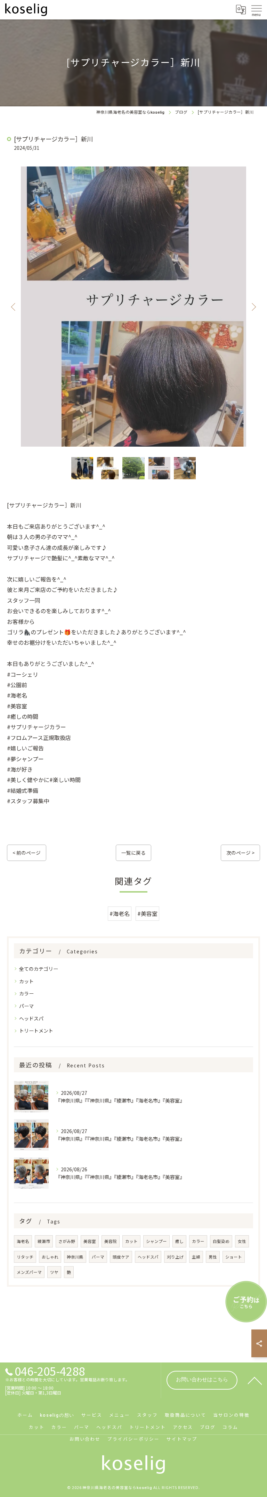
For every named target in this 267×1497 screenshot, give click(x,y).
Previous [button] (14, 307)
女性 (242, 1241)
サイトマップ (182, 1438)
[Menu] (256, 9)
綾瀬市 (44, 1241)
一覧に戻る (133, 852)
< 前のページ (27, 852)
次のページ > (240, 852)
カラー (26, 993)
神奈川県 (75, 1257)
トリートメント (36, 1030)
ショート (233, 1257)
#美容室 (147, 913)
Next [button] (253, 307)
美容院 (110, 1241)
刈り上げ (175, 1257)
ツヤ (54, 1272)
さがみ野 (66, 1241)
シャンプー (156, 1241)
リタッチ (25, 1257)
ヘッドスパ (31, 1018)
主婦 (196, 1257)
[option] (133, 306)
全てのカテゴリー (38, 968)
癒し (179, 1241)
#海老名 (120, 913)
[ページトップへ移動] (255, 1380)
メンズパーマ (29, 1272)
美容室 (89, 1241)
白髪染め (221, 1241)
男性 (213, 1257)
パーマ (26, 1005)
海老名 (23, 1241)
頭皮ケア (121, 1257)
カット (26, 981)
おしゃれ (50, 1257)
